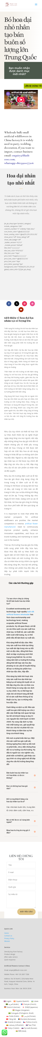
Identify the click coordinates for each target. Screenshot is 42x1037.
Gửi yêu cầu (26, 912)
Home (6, 933)
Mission (7, 941)
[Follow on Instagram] (24, 303)
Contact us (8, 936)
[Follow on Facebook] (8, 303)
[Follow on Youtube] (21, 309)
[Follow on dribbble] (32, 303)
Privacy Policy (9, 938)
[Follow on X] (16, 303)
